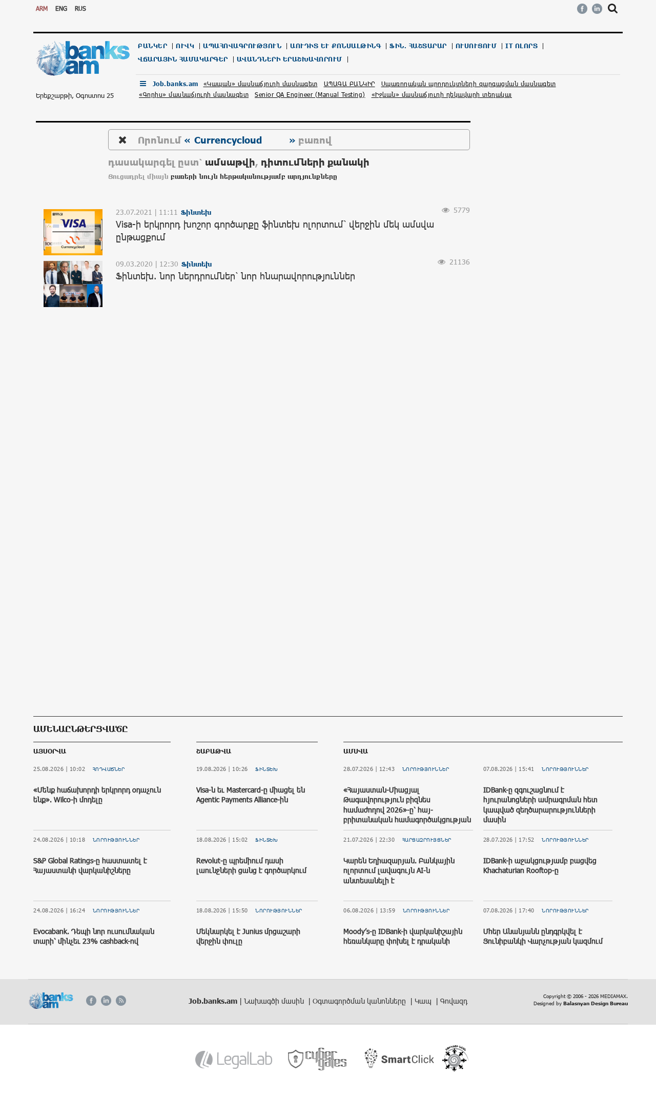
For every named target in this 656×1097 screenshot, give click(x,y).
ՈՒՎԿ (185, 46)
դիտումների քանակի (315, 162)
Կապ (424, 1001)
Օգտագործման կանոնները (360, 1001)
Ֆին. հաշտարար (418, 46)
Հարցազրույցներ (427, 840)
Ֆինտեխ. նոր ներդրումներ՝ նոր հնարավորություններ (235, 275)
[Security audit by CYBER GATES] (318, 1059)
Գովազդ (453, 1001)
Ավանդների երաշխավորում (289, 59)
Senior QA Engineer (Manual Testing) (310, 94)
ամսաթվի (230, 162)
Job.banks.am (175, 84)
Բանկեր (152, 46)
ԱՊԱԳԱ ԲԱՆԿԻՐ (349, 83)
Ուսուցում (476, 46)
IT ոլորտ (521, 46)
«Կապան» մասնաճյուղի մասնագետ (260, 83)
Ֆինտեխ (266, 769)
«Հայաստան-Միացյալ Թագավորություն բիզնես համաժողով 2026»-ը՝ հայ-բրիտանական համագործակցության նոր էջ (407, 809)
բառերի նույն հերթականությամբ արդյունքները (254, 176)
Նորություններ (116, 840)
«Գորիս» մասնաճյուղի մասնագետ (194, 94)
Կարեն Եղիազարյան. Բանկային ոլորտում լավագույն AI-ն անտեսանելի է (399, 870)
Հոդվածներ (109, 769)
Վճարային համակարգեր (183, 59)
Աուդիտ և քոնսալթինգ (335, 46)
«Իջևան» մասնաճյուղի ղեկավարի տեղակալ (442, 94)
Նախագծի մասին (275, 1001)
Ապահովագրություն (242, 46)
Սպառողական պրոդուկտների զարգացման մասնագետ (468, 83)
